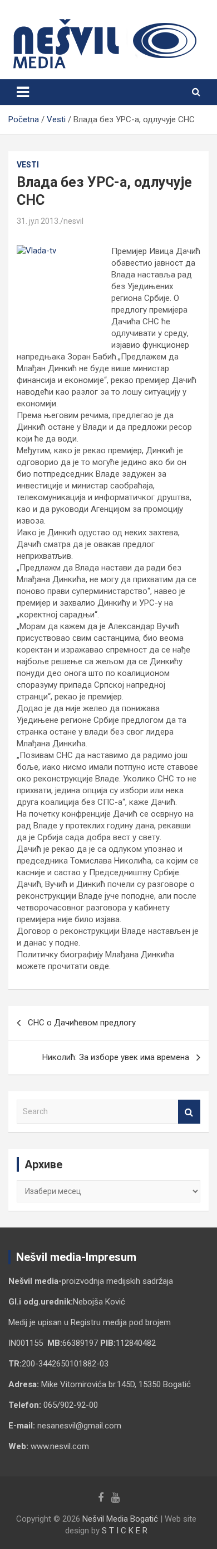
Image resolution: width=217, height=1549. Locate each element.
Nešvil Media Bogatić (120, 1519)
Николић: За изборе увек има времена (115, 1057)
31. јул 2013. (38, 221)
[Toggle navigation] (22, 92)
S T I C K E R (124, 1531)
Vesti (28, 164)
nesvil (73, 221)
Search (189, 1112)
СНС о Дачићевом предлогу (82, 1023)
